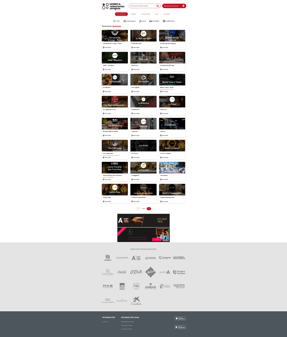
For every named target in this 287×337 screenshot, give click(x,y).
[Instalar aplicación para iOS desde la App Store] (163, 319)
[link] (116, 21)
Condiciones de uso (126, 329)
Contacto (105, 322)
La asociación (145, 14)
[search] (143, 6)
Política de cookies (126, 325)
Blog (156, 14)
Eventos (133, 14)
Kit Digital (166, 14)
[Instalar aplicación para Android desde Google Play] (163, 327)
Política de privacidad (127, 322)
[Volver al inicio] (113, 6)
